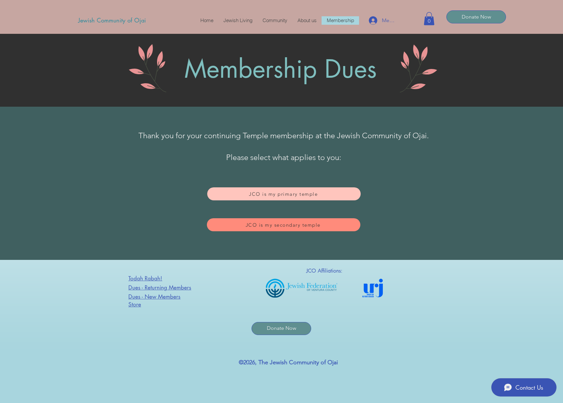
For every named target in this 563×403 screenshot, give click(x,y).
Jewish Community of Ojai (112, 20)
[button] (429, 18)
